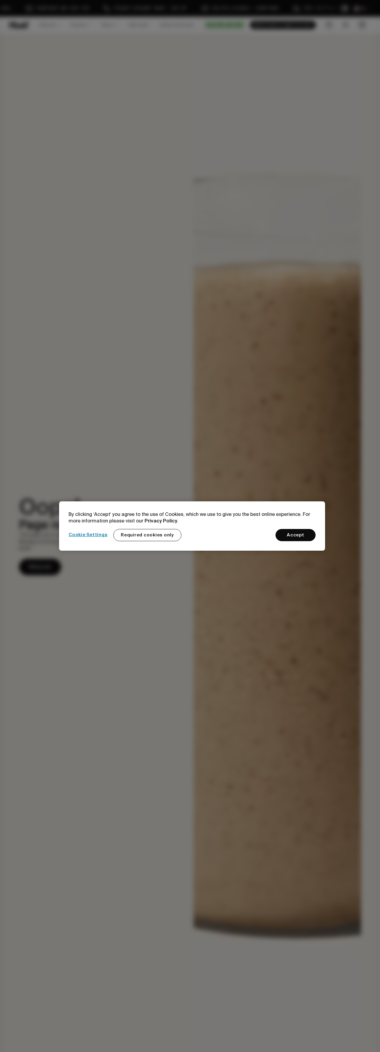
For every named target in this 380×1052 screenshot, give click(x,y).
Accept (295, 535)
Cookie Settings (88, 534)
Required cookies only (147, 535)
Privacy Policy (161, 520)
